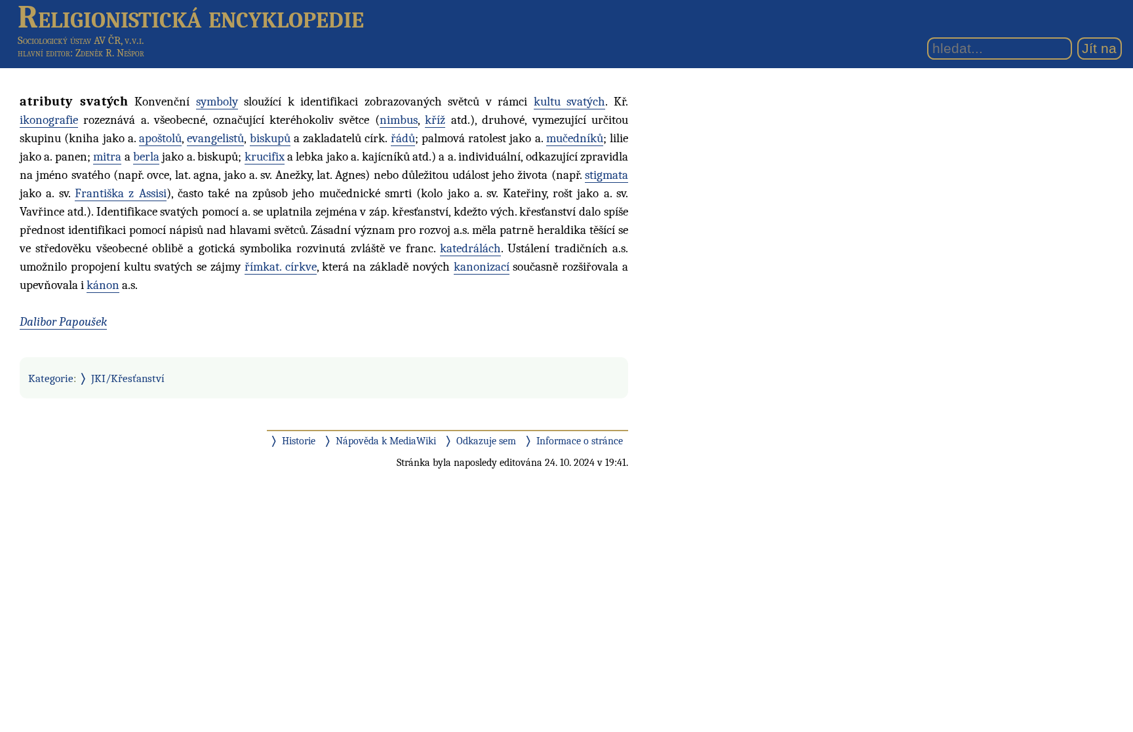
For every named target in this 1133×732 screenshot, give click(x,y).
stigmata (606, 175)
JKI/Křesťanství (128, 378)
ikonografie (49, 120)
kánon (103, 285)
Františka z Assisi (121, 193)
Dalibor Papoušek (63, 322)
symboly (217, 101)
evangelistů (215, 138)
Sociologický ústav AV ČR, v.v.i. (81, 40)
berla (146, 156)
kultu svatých (570, 101)
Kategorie (50, 378)
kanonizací (481, 267)
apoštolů (160, 138)
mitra (107, 156)
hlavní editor (44, 53)
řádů (403, 138)
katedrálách (470, 248)
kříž (435, 120)
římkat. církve (281, 267)
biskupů (270, 138)
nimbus (399, 120)
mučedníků (574, 138)
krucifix (265, 156)
